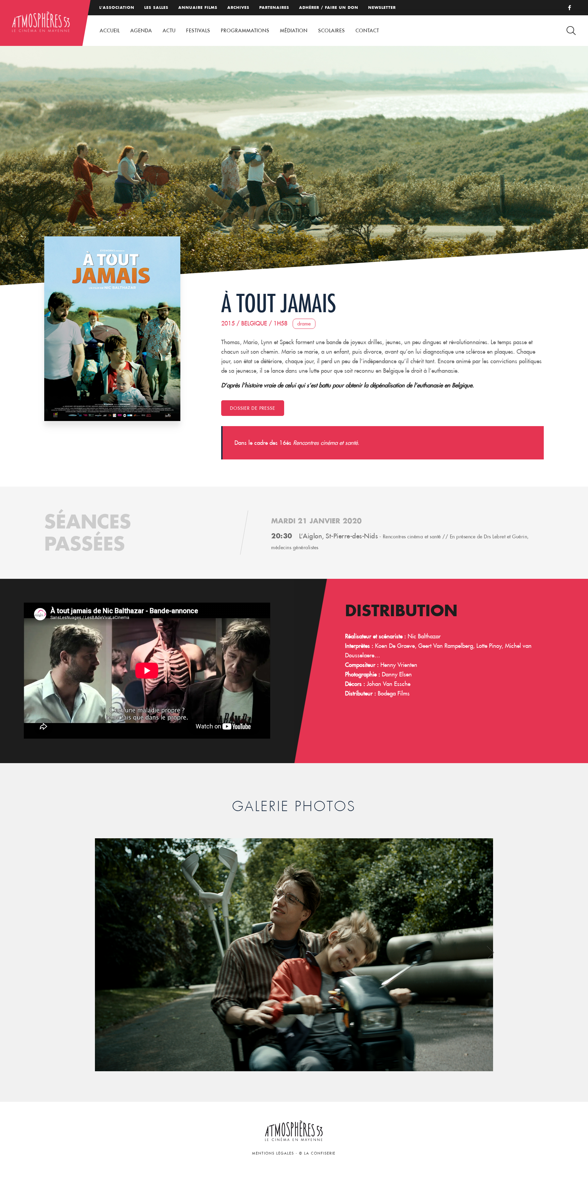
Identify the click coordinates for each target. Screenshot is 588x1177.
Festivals (198, 31)
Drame (304, 324)
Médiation (294, 31)
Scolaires (331, 31)
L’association (116, 7)
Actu (169, 31)
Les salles (156, 7)
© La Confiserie (317, 1153)
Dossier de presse (252, 408)
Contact (367, 31)
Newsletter (382, 7)
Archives (238, 7)
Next (490, 952)
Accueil (110, 31)
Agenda (141, 31)
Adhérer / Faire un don (328, 7)
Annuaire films (197, 7)
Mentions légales (273, 1153)
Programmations (245, 31)
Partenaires (274, 7)
